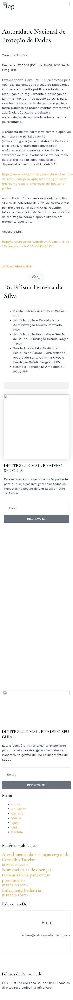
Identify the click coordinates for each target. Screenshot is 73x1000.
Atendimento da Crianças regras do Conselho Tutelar (36, 857)
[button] (36, 385)
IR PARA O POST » (15, 865)
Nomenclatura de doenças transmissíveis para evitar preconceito (26, 875)
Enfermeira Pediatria (21, 890)
